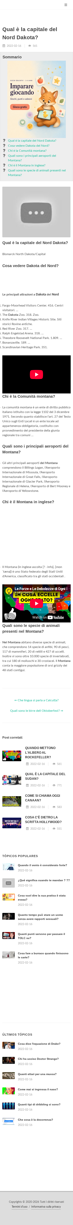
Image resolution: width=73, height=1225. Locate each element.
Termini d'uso (19, 1206)
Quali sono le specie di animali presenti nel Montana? (37, 173)
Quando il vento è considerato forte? (42, 865)
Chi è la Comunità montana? (27, 150)
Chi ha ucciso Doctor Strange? (38, 1058)
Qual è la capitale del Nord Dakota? (32, 140)
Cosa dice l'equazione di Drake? (39, 1043)
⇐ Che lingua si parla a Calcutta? (36, 700)
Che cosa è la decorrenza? (35, 1119)
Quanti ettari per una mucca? (37, 1074)
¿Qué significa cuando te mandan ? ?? (44, 880)
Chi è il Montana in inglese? (26, 165)
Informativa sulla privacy (46, 1206)
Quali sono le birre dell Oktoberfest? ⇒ (36, 710)
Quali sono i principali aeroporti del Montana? (32, 158)
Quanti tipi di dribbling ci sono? (39, 1104)
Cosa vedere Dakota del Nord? (28, 145)
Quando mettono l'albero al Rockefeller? (40, 752)
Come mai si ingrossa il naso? (38, 1089)
